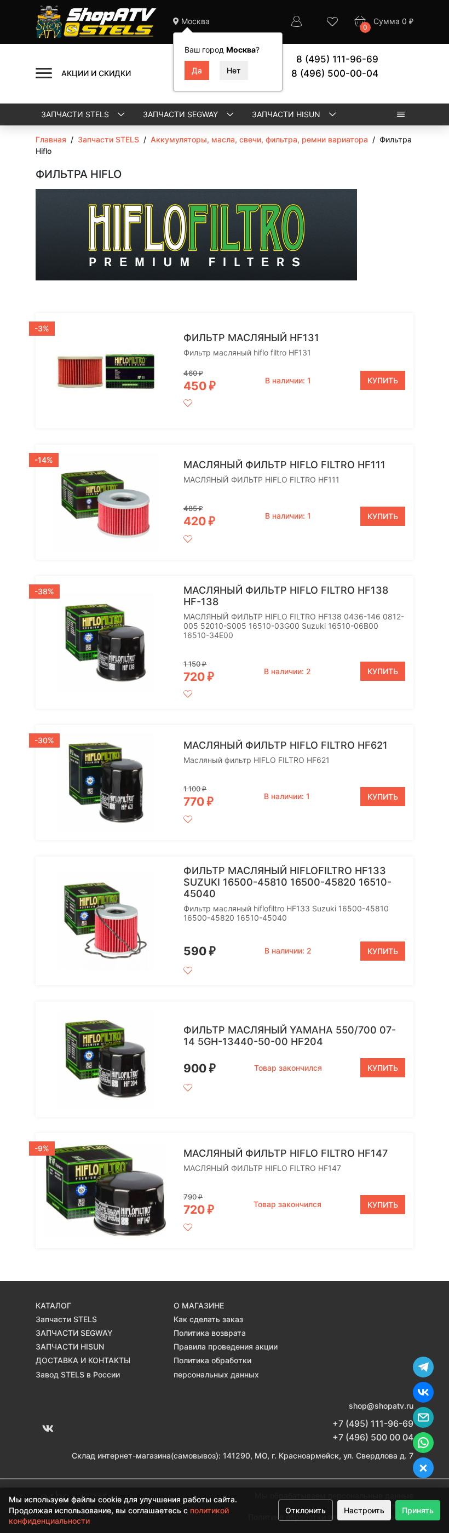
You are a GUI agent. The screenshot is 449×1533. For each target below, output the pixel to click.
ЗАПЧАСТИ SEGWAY (181, 114)
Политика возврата (210, 1332)
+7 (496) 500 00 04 (372, 1437)
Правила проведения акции (226, 1346)
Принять (418, 1510)
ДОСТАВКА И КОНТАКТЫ (83, 1360)
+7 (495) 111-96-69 (372, 1423)
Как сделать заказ (208, 1319)
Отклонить (305, 1510)
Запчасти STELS (76, 114)
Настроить (364, 1510)
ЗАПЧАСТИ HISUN (287, 114)
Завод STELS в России (78, 1374)
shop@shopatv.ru (381, 1405)
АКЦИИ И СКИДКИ (96, 73)
